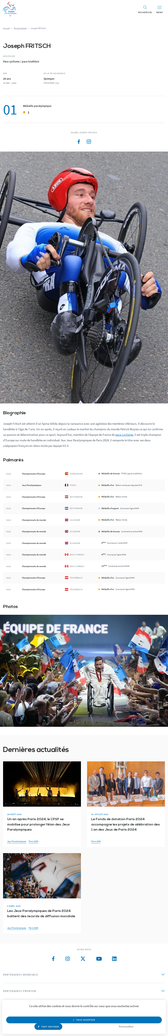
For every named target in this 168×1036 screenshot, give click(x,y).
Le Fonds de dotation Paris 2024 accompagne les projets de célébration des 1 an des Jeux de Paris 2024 (125, 824)
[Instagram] (88, 141)
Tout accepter (85, 1019)
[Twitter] (83, 958)
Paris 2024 (33, 841)
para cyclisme (124, 435)
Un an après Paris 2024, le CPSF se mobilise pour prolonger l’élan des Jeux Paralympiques (38, 824)
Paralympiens (20, 28)
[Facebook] (78, 141)
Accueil (6, 28)
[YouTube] (99, 958)
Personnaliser (126, 1026)
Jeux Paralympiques (16, 841)
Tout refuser (50, 1026)
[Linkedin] (114, 958)
